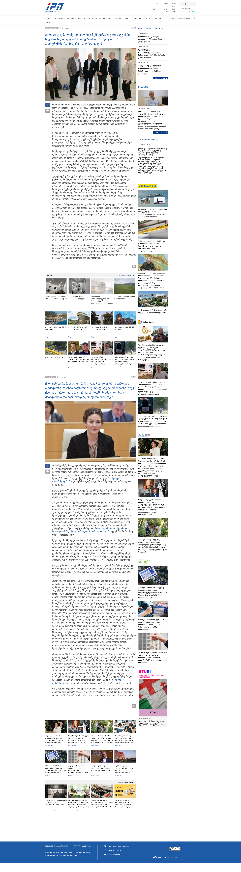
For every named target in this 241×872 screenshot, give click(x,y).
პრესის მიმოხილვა (148, 139)
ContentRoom (130, 782)
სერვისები (75, 846)
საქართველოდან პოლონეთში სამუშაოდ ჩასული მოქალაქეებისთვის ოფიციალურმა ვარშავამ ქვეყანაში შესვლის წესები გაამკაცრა (124, 772)
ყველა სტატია (159, 132)
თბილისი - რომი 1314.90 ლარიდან (124, 328)
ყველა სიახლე (159, 78)
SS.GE (49, 275)
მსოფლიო (96, 18)
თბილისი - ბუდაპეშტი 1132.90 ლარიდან (100, 328)
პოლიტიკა (59, 18)
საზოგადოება (84, 18)
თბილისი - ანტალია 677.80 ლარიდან (55, 328)
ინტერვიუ (143, 87)
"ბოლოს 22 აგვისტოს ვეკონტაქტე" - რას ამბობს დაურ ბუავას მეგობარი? (78, 359)
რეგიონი (107, 18)
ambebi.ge (49, 745)
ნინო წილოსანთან (105, 528)
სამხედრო (138, 18)
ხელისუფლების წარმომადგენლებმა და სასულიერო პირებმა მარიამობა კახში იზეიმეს (153, 54)
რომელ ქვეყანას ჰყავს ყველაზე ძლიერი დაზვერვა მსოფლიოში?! (152, 311)
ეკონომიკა (117, 18)
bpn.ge (155, 3)
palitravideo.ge (50, 367)
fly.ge (47, 337)
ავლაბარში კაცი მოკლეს (55, 357)
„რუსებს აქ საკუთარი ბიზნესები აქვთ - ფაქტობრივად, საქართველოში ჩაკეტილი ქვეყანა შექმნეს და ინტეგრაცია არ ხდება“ (78, 771)
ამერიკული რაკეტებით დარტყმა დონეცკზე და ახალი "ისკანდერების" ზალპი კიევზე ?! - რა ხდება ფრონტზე (152, 213)
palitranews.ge (96, 775)
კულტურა (148, 18)
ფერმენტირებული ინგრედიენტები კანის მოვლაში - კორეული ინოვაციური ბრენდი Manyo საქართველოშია (123, 804)
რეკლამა (86, 846)
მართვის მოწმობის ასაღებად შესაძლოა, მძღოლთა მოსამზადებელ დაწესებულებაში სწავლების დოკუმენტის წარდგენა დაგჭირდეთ (55, 771)
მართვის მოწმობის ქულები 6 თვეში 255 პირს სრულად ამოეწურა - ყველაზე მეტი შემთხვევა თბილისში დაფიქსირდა (151, 624)
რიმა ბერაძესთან (100, 531)
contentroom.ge (50, 810)
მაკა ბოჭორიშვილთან (78, 531)
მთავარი (48, 18)
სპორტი (128, 18)
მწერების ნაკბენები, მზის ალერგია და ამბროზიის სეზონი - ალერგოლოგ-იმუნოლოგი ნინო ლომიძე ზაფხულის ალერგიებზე (78, 804)
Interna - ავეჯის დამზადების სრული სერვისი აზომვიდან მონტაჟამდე (56, 802)
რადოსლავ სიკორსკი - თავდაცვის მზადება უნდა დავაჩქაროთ (150, 39)
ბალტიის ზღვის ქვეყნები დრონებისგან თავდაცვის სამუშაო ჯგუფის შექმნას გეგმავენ (150, 70)
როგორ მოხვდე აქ (126, 275)
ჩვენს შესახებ (62, 846)
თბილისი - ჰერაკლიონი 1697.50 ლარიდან (78, 328)
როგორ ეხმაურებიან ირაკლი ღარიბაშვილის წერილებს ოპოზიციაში (101, 768)
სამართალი (71, 18)
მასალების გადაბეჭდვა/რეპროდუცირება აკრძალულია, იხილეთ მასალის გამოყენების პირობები (67, 854)
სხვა (48, 23)
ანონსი (158, 18)
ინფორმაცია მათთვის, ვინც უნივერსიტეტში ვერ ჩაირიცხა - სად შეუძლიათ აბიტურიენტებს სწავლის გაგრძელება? (124, 740)
